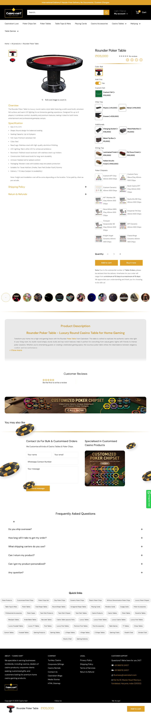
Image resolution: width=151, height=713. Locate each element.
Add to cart (106, 262)
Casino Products (97, 613)
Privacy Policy (86, 660)
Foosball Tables (24, 632)
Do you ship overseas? (20, 529)
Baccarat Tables (46, 620)
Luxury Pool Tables (137, 620)
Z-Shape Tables (100, 632)
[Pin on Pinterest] (132, 59)
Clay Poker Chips (59, 600)
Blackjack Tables (13, 620)
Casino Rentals (54, 668)
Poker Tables (45, 23)
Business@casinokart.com (125, 675)
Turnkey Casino (54, 660)
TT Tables (126, 626)
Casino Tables (118, 23)
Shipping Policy (86, 664)
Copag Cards (124, 607)
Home (7, 44)
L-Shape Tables (70, 632)
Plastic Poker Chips (95, 600)
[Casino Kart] (11, 683)
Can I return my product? (21, 555)
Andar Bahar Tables (30, 620)
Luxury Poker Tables (100, 620)
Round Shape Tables (58, 607)
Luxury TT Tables (33, 626)
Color (99, 67)
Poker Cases (31, 613)
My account (120, 13)
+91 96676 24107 (121, 665)
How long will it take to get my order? (27, 537)
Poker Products (7, 600)
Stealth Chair (129, 632)
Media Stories (54, 679)
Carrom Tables (9, 632)
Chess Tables (138, 626)
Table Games (10, 31)
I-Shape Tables (85, 632)
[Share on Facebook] (127, 59)
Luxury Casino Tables (119, 620)
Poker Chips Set (29, 23)
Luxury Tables (84, 620)
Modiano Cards (110, 607)
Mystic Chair (67, 639)
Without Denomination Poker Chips (118, 600)
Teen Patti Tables (81, 613)
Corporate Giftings (56, 664)
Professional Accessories (14, 613)
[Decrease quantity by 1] (107, 254)
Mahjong (134, 23)
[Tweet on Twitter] (136, 59)
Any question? (15, 572)
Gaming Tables (55, 632)
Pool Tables (48, 626)
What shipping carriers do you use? (26, 546)
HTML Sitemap (54, 683)
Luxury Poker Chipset (142, 600)
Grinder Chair (142, 632)
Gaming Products (39, 632)
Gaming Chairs (114, 632)
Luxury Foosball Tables (15, 626)
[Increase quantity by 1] (120, 254)
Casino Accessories (99, 23)
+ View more (15, 350)
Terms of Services (87, 668)
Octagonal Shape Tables (78, 607)
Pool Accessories (98, 626)
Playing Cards (81, 23)
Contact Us (52, 672)
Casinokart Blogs (55, 675)
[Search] (106, 12)
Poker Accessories (140, 607)
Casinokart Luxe (12, 23)
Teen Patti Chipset (64, 613)
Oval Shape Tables (41, 607)
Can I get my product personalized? (27, 563)
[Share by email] (141, 59)
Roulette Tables (140, 613)
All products (16, 44)
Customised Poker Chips (25, 600)
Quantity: (99, 254)
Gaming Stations (82, 639)
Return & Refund (87, 672)
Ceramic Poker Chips (77, 600)
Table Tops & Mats (63, 23)
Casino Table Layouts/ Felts (66, 620)
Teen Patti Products (46, 613)
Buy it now (131, 262)
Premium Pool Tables (81, 626)
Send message (37, 488)
